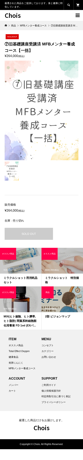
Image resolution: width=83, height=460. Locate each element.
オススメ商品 (16, 345)
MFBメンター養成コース (22, 368)
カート (12, 390)
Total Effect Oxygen (19, 351)
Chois (13, 15)
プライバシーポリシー (54, 402)
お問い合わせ (49, 357)
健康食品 (13, 357)
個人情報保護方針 (51, 390)
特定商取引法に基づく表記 (56, 396)
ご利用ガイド (49, 385)
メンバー (13, 385)
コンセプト (48, 345)
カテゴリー (48, 351)
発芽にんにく (16, 362)
